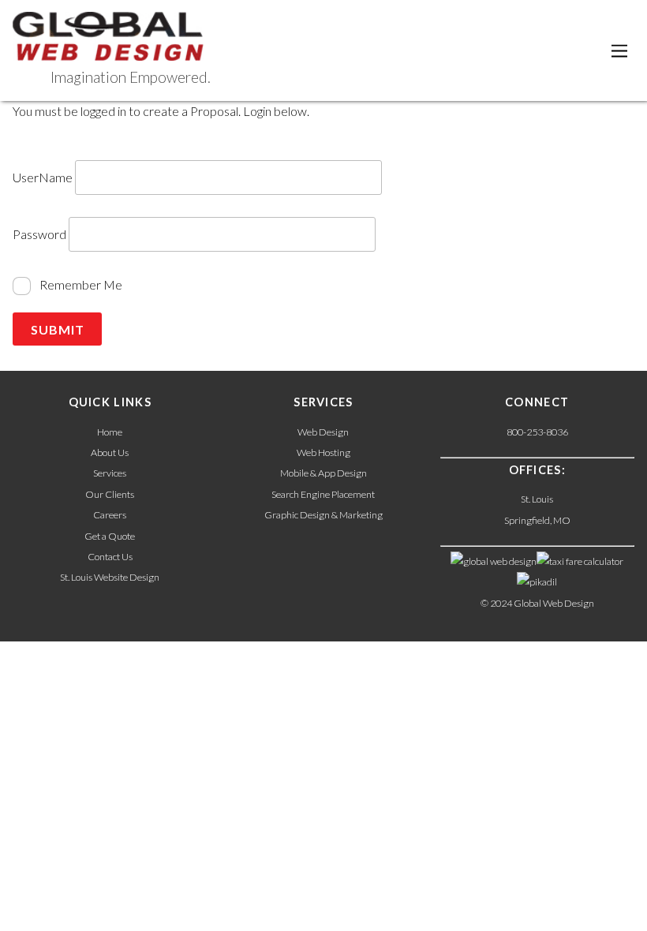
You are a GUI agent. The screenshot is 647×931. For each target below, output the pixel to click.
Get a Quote (109, 536)
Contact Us (110, 557)
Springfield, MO (537, 520)
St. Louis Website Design (109, 577)
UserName (43, 177)
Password (39, 234)
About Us (110, 452)
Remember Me (79, 284)
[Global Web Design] (108, 51)
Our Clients (109, 494)
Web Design (323, 432)
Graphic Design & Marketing (323, 515)
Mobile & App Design (323, 473)
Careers (109, 515)
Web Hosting (323, 452)
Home (109, 432)
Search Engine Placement (323, 494)
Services (109, 473)
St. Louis (537, 499)
